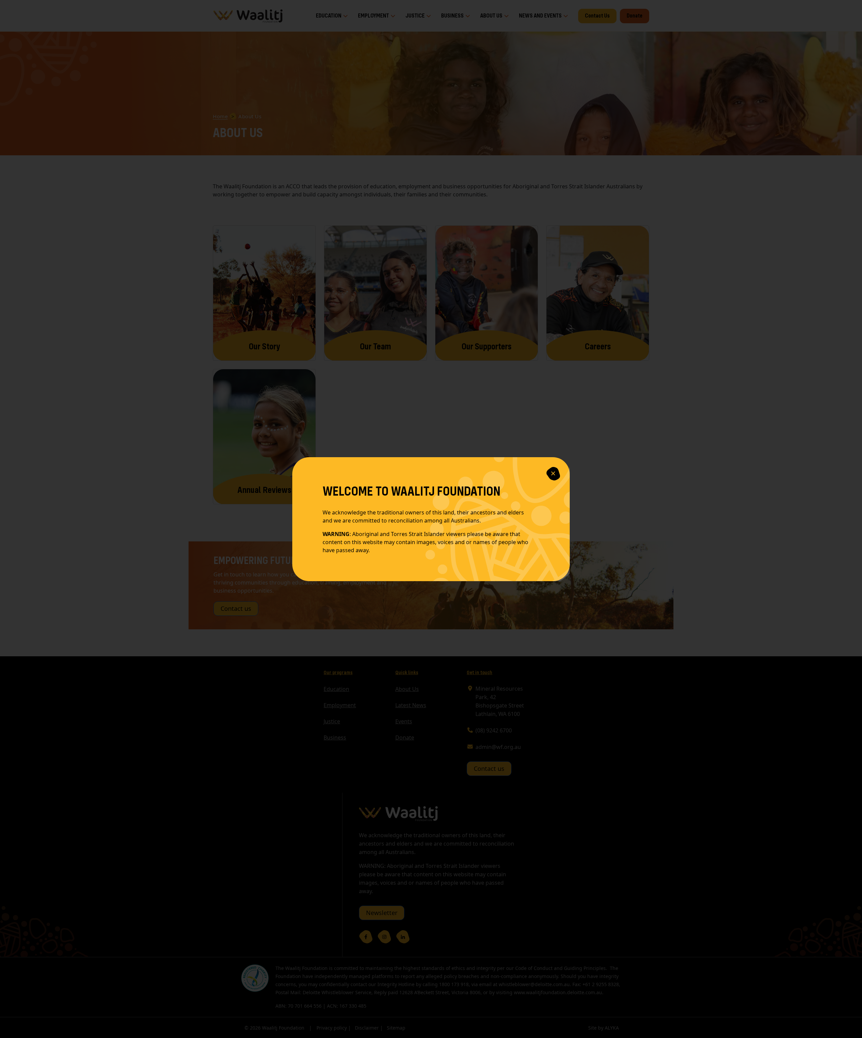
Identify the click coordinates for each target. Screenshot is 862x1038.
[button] (553, 473)
